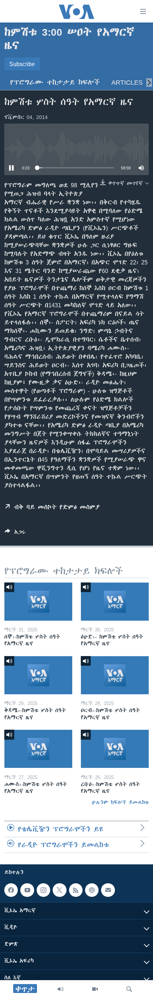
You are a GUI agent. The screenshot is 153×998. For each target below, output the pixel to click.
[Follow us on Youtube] (27, 890)
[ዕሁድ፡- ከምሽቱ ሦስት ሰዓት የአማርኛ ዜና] (115, 601)
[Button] (15, 533)
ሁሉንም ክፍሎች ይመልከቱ (120, 802)
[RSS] (76, 890)
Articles (127, 82)
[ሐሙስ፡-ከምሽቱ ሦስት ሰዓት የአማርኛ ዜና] (38, 749)
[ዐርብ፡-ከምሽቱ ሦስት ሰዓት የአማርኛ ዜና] (115, 675)
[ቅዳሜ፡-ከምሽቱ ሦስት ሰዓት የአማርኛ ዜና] (38, 675)
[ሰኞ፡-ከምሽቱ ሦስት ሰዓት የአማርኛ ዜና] (38, 601)
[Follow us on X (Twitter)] (59, 890)
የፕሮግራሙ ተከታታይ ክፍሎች (55, 82)
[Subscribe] (108, 890)
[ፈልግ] (129, 989)
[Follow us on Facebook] (11, 890)
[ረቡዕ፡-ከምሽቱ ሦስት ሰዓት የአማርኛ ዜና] (115, 749)
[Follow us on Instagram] (43, 890)
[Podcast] (92, 890)
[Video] (95, 989)
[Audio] (60, 989)
